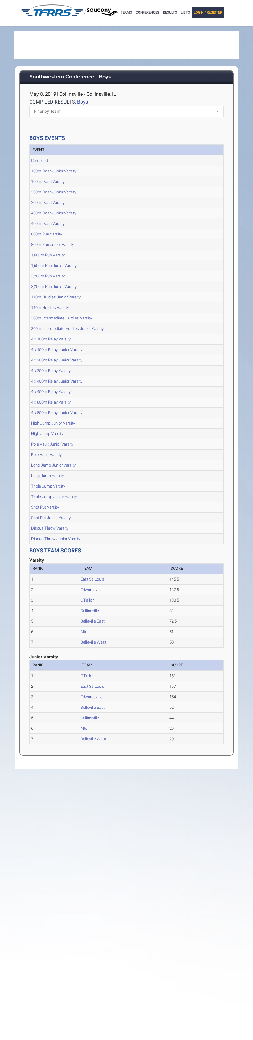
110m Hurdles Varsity (50, 307)
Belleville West (93, 642)
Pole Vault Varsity (46, 454)
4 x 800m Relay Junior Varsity (56, 412)
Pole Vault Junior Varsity (52, 444)
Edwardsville (91, 589)
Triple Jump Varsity (48, 486)
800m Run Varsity (46, 234)
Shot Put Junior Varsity (51, 517)
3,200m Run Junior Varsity (54, 286)
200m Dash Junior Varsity (53, 192)
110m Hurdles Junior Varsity (56, 297)
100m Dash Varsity (47, 181)
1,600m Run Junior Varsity (54, 265)
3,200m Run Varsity (48, 276)
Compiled (39, 160)
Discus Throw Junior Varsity (55, 538)
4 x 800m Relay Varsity (51, 402)
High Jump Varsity (47, 433)
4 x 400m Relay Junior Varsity (56, 381)
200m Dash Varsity (47, 202)
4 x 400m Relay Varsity (51, 391)
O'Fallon (87, 600)
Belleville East (93, 621)
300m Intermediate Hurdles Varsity (61, 318)
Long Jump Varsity (47, 475)
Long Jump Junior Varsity (53, 465)
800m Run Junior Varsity (52, 244)
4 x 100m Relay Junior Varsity (56, 349)
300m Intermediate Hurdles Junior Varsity (67, 328)
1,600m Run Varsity (48, 255)
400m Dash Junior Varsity (53, 213)
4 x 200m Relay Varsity (51, 370)
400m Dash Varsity (47, 223)
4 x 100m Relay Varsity (51, 339)
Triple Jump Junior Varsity (54, 496)
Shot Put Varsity (45, 507)
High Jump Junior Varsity (53, 423)
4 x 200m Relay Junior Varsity (56, 360)
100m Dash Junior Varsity (53, 171)
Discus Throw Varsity (49, 528)
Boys (82, 102)
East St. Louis (92, 579)
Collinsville (90, 610)
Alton (85, 631)
